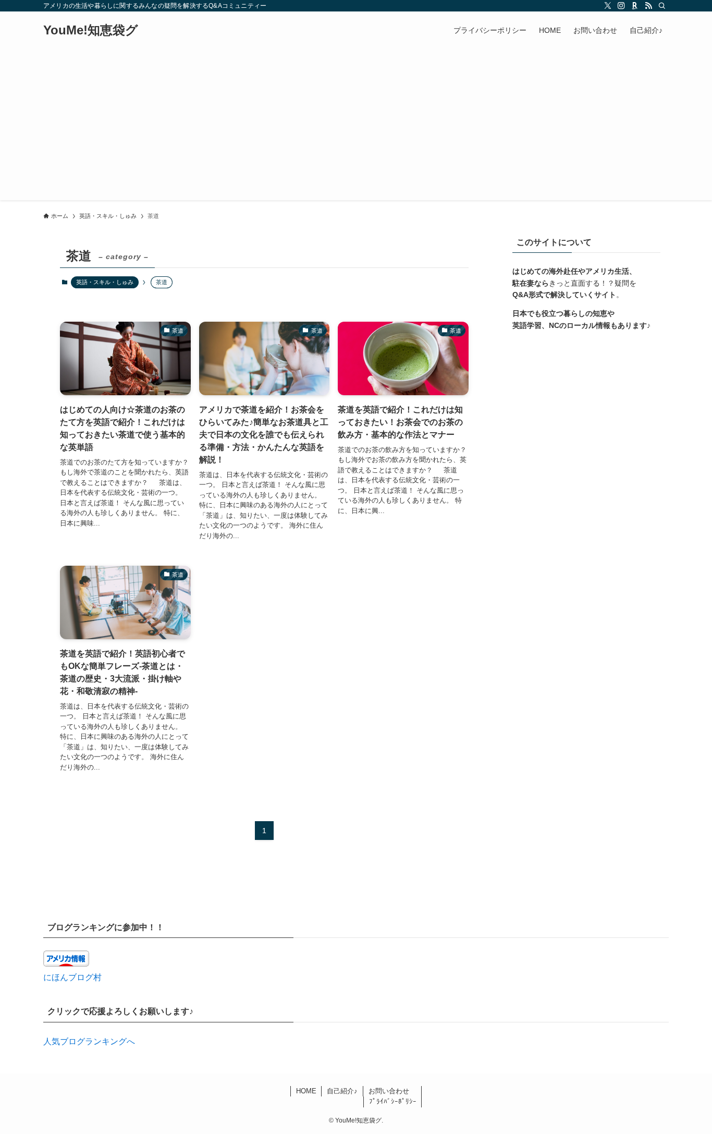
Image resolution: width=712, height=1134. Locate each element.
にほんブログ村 (72, 977)
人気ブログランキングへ (89, 1041)
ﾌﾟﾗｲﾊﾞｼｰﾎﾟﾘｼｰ (392, 1101)
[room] (635, 5)
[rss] (648, 5)
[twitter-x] (608, 5)
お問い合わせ (389, 1091)
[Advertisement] (356, 127)
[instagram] (621, 5)
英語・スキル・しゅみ (104, 282)
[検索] (662, 5)
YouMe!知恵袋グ (90, 30)
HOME (306, 1091)
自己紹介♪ (342, 1091)
